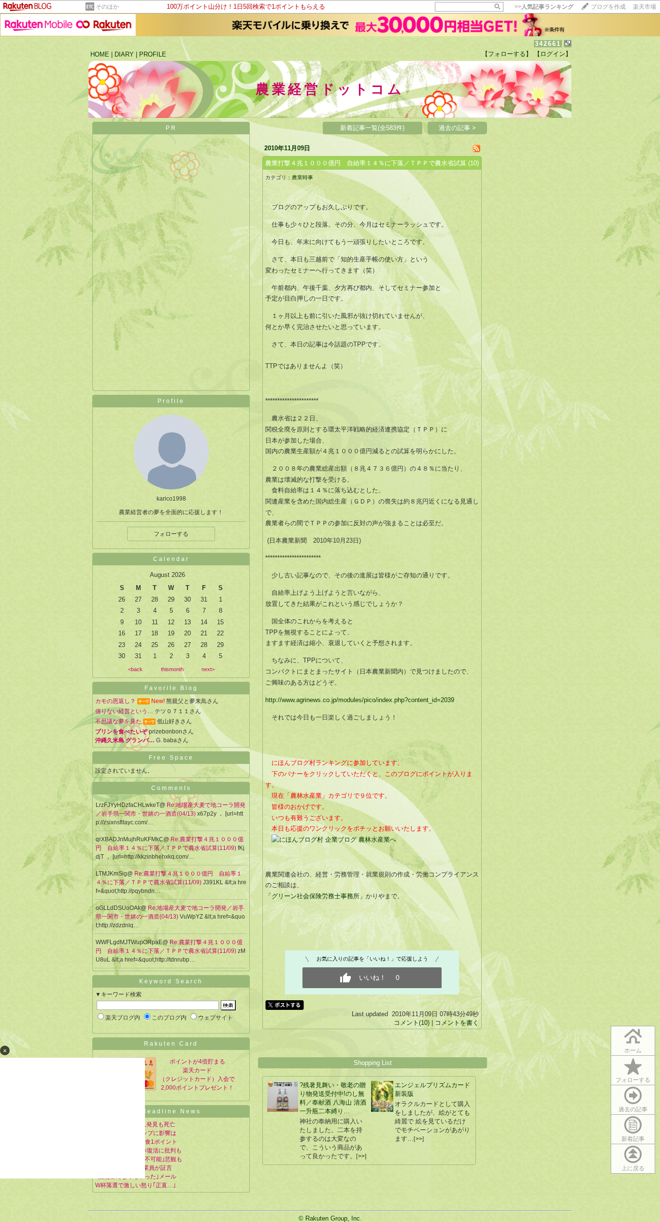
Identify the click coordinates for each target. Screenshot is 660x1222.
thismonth (172, 669)
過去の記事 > (457, 127)
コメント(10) (412, 1022)
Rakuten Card (171, 1043)
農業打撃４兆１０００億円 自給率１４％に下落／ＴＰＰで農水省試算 (365, 163)
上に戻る (633, 1168)
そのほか (107, 6)
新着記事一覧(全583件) (372, 127)
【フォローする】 (507, 54)
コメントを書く (457, 1022)
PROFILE (152, 54)
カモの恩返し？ (115, 701)
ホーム (633, 1050)
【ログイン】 (553, 54)
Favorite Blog (171, 688)
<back (135, 669)
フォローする (171, 534)
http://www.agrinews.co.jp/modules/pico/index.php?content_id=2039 (359, 700)
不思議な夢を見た (118, 721)
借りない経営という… (124, 711)
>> (544, 6)
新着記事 (633, 1139)
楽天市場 (644, 6)
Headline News (171, 1111)
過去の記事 (632, 1109)
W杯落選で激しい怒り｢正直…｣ (135, 1185)
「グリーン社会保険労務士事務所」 (315, 896)
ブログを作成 (608, 6)
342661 (548, 43)
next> (208, 669)
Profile (171, 401)
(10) (473, 163)
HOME (99, 54)
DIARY (124, 54)
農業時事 (302, 177)
